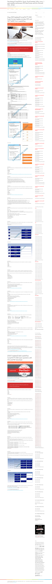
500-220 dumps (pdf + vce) (38, 416)
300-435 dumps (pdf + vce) (38, 356)
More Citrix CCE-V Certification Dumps (39, 458)
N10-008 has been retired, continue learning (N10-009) (39, 171)
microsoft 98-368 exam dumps (38, 307)
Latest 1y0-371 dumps (37, 479)
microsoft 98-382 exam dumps (38, 316)
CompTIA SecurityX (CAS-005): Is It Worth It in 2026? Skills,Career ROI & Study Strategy (40, 25)
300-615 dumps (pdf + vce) (38, 362)
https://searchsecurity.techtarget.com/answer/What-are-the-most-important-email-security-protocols (21, 174)
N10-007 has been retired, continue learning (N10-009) (39, 169)
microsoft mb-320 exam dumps (38, 245)
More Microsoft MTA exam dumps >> (39, 320)
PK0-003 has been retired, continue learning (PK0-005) (39, 121)
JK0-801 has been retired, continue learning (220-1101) (39, 55)
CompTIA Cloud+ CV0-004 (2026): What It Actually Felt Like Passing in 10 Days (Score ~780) (39, 28)
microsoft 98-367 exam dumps (38, 306)
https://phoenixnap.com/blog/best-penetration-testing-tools (16, 194)
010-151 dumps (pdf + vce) (38, 393)
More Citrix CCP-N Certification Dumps (39, 466)
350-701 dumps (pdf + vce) (38, 383)
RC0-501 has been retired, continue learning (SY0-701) (39, 135)
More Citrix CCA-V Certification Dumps (39, 497)
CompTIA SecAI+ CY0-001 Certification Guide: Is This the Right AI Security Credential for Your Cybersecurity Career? (39, 23)
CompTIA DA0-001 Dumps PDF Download (39, 198)
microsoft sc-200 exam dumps (38, 323)
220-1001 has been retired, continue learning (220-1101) (39, 51)
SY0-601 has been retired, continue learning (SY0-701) (39, 139)
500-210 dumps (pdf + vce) (38, 415)
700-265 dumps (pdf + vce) (38, 428)
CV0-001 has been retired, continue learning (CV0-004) (39, 98)
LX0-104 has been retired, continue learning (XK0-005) (39, 158)
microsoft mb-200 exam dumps (38, 236)
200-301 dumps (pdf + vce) (38, 336)
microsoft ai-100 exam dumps (38, 224)
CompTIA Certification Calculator (36, 9)
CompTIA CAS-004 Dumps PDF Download (39, 72)
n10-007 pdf (43, 570)
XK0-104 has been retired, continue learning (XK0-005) (39, 160)
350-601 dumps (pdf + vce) (38, 382)
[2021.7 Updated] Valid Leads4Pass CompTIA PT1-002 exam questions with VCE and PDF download (19, 358)
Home (8, 9)
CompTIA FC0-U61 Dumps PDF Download (39, 113)
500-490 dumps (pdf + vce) (38, 403)
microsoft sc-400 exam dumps (38, 326)
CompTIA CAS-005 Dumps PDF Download (39, 73)
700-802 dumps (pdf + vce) (38, 440)
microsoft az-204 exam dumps (38, 212)
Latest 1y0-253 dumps (37, 486)
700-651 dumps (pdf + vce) (38, 433)
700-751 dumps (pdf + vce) (38, 437)
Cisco (20, 9)
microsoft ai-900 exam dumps (38, 283)
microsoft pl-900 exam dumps (38, 289)
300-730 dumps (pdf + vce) (38, 373)
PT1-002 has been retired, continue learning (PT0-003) (39, 181)
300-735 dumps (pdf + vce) (38, 374)
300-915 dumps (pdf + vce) (38, 344)
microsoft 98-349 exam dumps (38, 297)
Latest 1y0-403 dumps (37, 457)
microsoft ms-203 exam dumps (38, 271)
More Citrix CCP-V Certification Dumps (39, 475)
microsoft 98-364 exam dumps (38, 302)
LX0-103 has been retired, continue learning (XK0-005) (39, 155)
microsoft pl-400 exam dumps (38, 257)
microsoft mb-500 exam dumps (38, 249)
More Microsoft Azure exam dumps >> (39, 221)
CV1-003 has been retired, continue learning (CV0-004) (39, 104)
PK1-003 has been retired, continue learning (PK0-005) (39, 125)
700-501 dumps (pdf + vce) (38, 429)
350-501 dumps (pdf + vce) (38, 381)
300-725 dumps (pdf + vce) (38, 371)
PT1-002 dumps (14, 24)
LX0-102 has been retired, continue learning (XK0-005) (39, 153)
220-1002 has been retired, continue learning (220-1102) (39, 53)
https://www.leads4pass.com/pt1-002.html (12, 41)
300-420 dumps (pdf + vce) (38, 352)
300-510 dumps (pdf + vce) (38, 357)
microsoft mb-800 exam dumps (38, 253)
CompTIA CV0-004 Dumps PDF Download (39, 106)
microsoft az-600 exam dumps (38, 220)
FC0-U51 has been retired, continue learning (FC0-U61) (39, 112)
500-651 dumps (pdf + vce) (38, 406)
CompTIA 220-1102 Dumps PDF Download (40, 60)
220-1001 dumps (38, 544)
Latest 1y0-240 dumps (37, 509)
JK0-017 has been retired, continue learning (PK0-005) (39, 119)
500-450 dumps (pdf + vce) (38, 414)
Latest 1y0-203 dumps (37, 493)
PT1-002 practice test (27, 24)
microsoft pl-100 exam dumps (38, 254)
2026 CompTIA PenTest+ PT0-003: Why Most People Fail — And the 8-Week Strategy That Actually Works (39, 31)
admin (11, 23)
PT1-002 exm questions (18, 24)
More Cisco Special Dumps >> (38, 446)
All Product (12, 9)
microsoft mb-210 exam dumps (38, 237)
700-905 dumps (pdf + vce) (38, 442)
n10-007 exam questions (39, 570)
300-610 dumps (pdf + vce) (38, 361)
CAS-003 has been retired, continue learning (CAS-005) (39, 68)
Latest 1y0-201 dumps (37, 496)
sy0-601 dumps (38, 572)
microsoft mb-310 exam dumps (38, 244)
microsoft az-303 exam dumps (38, 215)
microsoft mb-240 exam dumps (38, 241)
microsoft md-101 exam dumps (38, 264)
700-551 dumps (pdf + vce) (38, 432)
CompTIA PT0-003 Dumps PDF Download (39, 183)
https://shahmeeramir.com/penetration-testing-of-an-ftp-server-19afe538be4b (18, 335)
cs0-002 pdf (43, 552)
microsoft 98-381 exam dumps (38, 315)
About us (29, 9)
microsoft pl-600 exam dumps (38, 258)
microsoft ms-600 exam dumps (38, 276)
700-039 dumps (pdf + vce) (38, 423)
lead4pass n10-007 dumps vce (40, 564)
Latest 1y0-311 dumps (37, 472)
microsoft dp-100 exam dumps (38, 228)
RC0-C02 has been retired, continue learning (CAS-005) (39, 70)
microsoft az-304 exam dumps (38, 216)
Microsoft (24, 9)
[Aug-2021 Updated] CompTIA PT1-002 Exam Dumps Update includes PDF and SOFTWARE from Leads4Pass (19, 19)
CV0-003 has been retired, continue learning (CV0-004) (39, 102)
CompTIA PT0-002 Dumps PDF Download (39, 182)
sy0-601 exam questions (39, 573)
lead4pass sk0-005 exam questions (40, 569)
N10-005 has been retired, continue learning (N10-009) (39, 167)
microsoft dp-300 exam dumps (38, 232)
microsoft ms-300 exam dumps (38, 272)
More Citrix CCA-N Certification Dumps (39, 489)
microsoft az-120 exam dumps (38, 211)
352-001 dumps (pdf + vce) (38, 389)
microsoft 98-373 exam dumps (38, 310)
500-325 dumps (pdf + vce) (38, 402)
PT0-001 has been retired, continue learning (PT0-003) (39, 178)
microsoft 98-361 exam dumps (38, 298)
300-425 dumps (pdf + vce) (38, 353)
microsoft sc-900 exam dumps (38, 292)
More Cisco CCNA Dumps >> (38, 337)
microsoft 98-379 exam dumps (38, 314)
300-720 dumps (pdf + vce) (38, 370)
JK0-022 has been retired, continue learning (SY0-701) (39, 133)
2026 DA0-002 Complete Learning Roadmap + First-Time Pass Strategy (39, 34)
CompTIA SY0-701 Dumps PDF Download (39, 140)
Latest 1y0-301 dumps (37, 471)
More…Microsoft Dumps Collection (39, 329)
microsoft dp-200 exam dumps (38, 229)
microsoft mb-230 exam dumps (38, 240)
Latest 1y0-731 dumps (37, 518)
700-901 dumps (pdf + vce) (38, 441)
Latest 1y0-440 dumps (37, 515)
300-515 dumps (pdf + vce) (38, 358)
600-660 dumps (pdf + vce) (38, 419)
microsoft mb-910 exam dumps (38, 287)
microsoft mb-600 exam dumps (38, 250)
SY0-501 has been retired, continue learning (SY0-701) (39, 137)
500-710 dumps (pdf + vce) (38, 407)
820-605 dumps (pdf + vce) (38, 445)
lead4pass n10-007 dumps (37, 563)
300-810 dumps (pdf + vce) (38, 375)
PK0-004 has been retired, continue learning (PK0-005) (39, 123)
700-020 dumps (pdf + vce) (38, 420)
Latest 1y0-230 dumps (37, 508)
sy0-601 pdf (41, 575)
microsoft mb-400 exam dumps (38, 248)
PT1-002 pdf (23, 24)
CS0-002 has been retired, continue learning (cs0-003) (39, 91)
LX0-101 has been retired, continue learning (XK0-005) (39, 151)
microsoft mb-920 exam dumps (38, 288)
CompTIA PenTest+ (21, 23)
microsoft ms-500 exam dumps (38, 275)
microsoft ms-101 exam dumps (38, 267)
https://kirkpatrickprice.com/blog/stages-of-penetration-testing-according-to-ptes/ (19, 301)
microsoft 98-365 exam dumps (38, 303)
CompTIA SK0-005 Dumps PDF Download (39, 193)
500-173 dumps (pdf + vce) (38, 397)
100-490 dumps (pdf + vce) (38, 394)
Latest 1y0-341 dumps (37, 482)
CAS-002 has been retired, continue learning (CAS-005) (39, 66)
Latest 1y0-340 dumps (37, 464)
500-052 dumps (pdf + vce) (38, 398)
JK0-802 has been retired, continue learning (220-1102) (39, 57)
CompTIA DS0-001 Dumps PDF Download (39, 203)
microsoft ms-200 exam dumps (38, 268)
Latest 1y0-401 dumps (37, 454)
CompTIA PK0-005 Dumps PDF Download (39, 127)
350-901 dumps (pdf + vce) (38, 341)
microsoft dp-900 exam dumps (38, 284)
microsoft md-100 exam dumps (38, 263)
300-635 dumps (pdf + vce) (38, 366)
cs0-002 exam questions (40, 552)
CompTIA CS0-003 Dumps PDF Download (39, 92)
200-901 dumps (36, 542)
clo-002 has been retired (37, 85)
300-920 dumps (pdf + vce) (38, 345)
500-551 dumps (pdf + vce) (38, 410)
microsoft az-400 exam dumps (38, 217)
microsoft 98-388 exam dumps (38, 319)
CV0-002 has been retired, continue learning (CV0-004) (39, 100)
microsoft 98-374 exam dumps (38, 311)
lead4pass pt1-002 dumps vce (38, 567)
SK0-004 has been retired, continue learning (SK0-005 (39, 191)
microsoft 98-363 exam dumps (38, 301)
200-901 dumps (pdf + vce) (38, 340)
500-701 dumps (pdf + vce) (38, 411)
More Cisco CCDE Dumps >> (38, 390)
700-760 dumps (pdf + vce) (38, 436)
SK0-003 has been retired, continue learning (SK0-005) (39, 189)
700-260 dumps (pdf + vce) (38, 427)
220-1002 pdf (41, 549)
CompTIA (17, 9)
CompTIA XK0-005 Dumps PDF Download (39, 161)
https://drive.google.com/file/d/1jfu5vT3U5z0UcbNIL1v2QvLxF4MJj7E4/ (15, 381)
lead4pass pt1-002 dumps (37, 566)
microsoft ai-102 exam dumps (38, 225)
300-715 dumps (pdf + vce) (38, 369)
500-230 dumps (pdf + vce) (38, 401)
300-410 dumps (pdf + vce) (38, 349)
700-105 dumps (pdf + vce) (38, 424)
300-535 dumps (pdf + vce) (38, 360)
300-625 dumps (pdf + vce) (38, 365)
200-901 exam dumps (40, 542)
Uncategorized (28, 362)
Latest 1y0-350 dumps (37, 465)
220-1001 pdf (38, 546)
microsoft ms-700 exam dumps (38, 277)
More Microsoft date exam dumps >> (39, 233)
